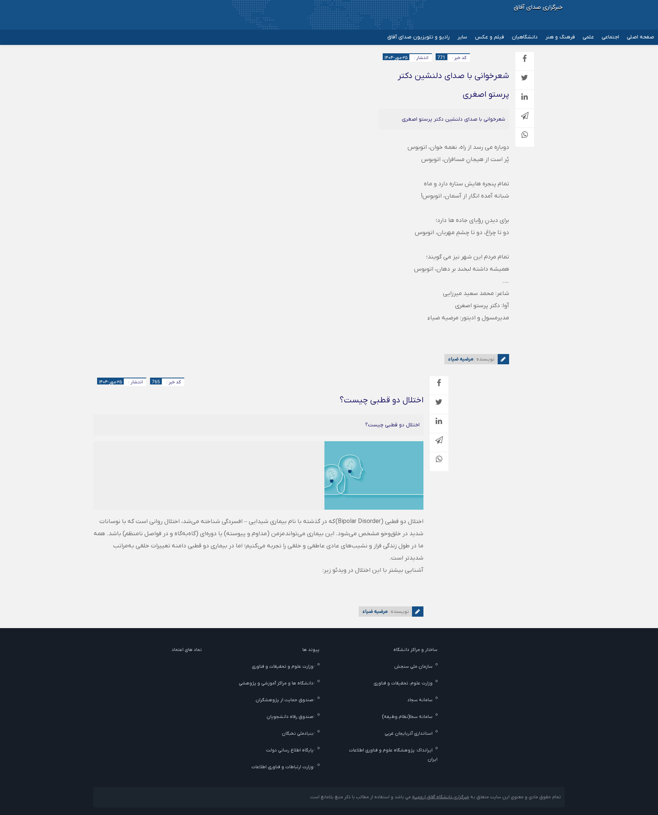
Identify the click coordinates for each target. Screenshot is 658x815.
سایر (462, 37)
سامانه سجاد (420, 700)
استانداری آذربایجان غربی (409, 733)
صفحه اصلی (640, 37)
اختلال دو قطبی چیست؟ (381, 400)
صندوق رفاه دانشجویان (290, 717)
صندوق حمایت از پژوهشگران (284, 700)
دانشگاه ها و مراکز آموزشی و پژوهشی (276, 683)
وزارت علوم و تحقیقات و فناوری (282, 666)
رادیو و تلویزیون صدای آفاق (418, 37)
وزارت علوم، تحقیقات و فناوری (403, 683)
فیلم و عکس (489, 37)
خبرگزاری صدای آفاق (538, 7)
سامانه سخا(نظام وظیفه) (407, 717)
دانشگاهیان (525, 37)
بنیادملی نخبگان (297, 733)
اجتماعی (610, 37)
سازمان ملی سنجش (413, 666)
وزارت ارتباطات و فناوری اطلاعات (282, 767)
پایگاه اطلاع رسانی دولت (289, 750)
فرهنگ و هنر (560, 37)
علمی (588, 37)
